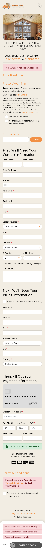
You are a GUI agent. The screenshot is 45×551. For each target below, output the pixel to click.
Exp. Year (20, 423)
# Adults (7, 253)
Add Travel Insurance (18, 116)
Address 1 (8, 190)
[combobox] (6, 185)
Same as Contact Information (24, 301)
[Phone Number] (39, 5)
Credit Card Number (13, 411)
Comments (8, 268)
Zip (5, 232)
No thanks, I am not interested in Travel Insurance (24, 122)
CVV (32, 423)
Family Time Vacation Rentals (22, 513)
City (5, 211)
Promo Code (11, 134)
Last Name (29, 159)
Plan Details (21, 94)
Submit (36, 139)
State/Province (11, 222)
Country (7, 242)
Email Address (10, 170)
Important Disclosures (29, 112)
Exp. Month (8, 423)
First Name (9, 159)
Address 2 (7, 201)
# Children (28, 253)
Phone (6, 180)
